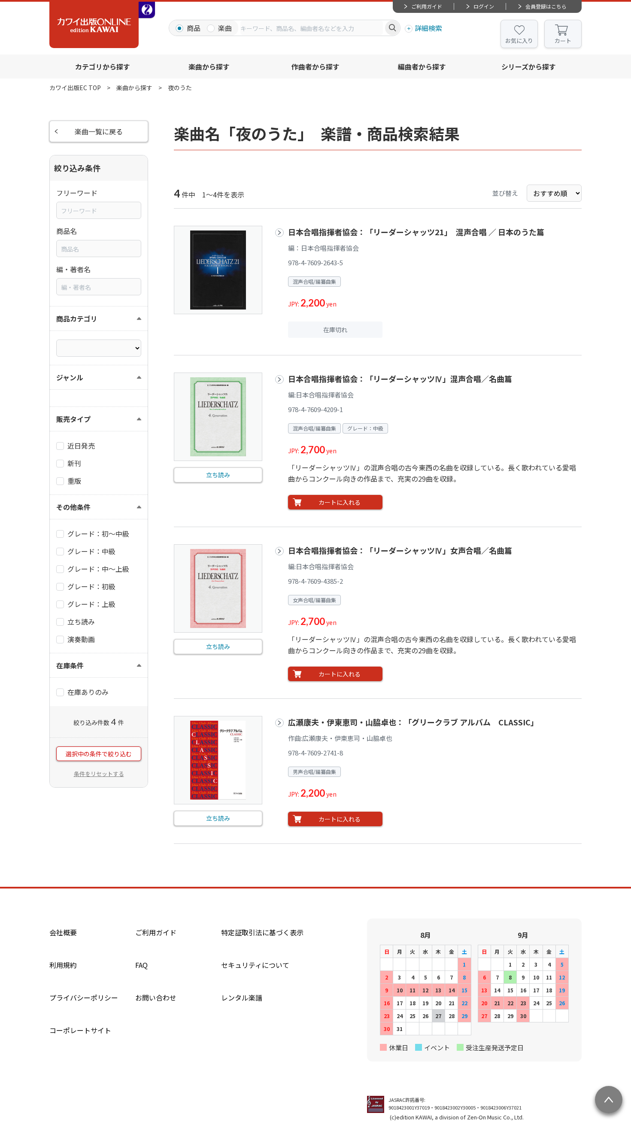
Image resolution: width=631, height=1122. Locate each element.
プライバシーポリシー (83, 997)
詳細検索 (428, 28)
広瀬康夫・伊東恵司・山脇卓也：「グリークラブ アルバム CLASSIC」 (413, 722)
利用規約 (63, 965)
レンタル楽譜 (241, 997)
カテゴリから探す (102, 66)
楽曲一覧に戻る (99, 131)
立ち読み (218, 474)
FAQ (141, 965)
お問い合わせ (155, 997)
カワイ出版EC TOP (75, 87)
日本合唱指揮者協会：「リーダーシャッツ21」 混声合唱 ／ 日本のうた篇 (416, 231)
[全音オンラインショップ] (147, 10)
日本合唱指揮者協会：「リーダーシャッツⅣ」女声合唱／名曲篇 (400, 550)
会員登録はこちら (546, 6)
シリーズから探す (528, 66)
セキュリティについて (255, 965)
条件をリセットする (99, 774)
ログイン (483, 6)
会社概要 (63, 932)
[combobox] (311, 28)
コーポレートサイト (80, 1030)
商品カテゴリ (76, 318)
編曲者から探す (422, 66)
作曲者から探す (315, 66)
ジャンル (69, 377)
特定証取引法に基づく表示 (262, 932)
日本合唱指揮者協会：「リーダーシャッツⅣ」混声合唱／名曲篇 (400, 378)
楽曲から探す (209, 66)
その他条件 (73, 507)
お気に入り (519, 40)
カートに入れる (340, 502)
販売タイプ (73, 419)
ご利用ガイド (426, 6)
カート (563, 40)
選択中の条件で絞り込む (99, 753)
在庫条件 (70, 665)
